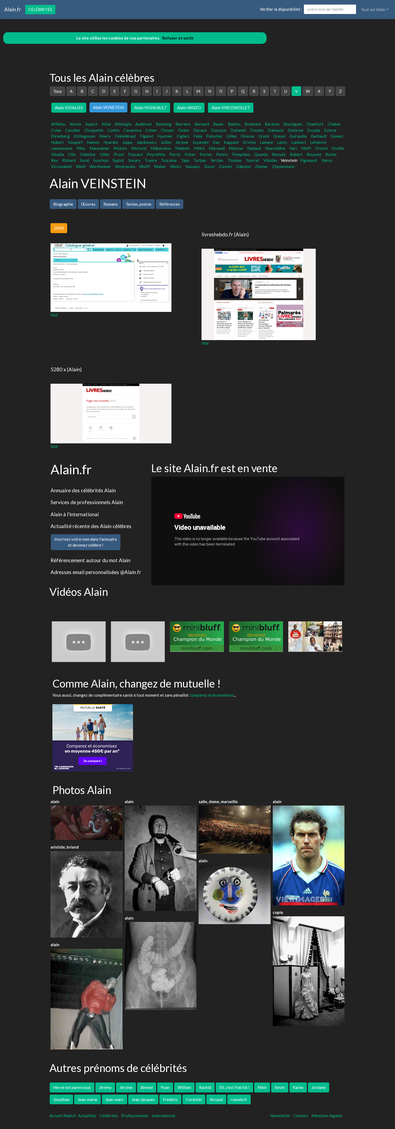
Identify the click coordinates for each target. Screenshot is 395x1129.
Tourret (252, 160)
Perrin (175, 154)
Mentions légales (326, 1115)
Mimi (262, 1087)
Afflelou (58, 124)
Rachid (205, 1087)
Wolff (145, 166)
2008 (59, 228)
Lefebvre (318, 142)
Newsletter (280, 1115)
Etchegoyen (84, 136)
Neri (293, 148)
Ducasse (218, 130)
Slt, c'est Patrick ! (234, 1087)
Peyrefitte (156, 154)
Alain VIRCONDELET (230, 107)
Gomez (337, 136)
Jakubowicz (146, 142)
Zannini (225, 166)
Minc (81, 148)
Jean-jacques (143, 1099)
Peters (222, 154)
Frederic (170, 1099)
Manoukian (99, 148)
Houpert (75, 142)
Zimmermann (283, 166)
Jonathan (61, 1099)
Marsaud (216, 148)
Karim (298, 1087)
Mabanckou (161, 148)
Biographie (63, 204)
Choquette (94, 130)
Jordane (318, 1087)
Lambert (299, 142)
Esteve (330, 130)
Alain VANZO (189, 107)
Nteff (306, 148)
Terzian (217, 160)
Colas (56, 130)
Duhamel (238, 130)
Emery (105, 136)
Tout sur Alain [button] (373, 9)
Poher (190, 154)
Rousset (314, 154)
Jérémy (105, 1087)
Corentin (194, 1099)
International (163, 1115)
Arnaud (216, 1099)
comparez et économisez (212, 695)
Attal (106, 124)
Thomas (234, 160)
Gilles (231, 136)
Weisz (175, 166)
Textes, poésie (138, 204)
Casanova (132, 130)
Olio (71, 154)
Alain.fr (12, 9)
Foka (198, 136)
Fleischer (214, 136)
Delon (184, 130)
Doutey (257, 130)
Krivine (249, 142)
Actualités (87, 1115)
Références (169, 204)
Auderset (143, 124)
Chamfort (315, 124)
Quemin (261, 154)
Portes (206, 154)
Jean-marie (87, 1099)
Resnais (279, 154)
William (184, 1087)
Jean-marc (114, 1099)
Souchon (101, 160)
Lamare (266, 142)
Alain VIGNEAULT (150, 107)
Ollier (105, 154)
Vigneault (308, 160)
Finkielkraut (125, 136)
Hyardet (111, 142)
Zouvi (209, 166)
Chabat (334, 124)
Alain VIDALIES (69, 107)
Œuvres (88, 204)
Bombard (252, 124)
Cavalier (73, 130)
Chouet (167, 130)
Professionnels (134, 1115)
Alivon (75, 124)
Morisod (139, 148)
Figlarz (183, 136)
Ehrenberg (60, 136)
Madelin (182, 148)
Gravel (279, 136)
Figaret (146, 136)
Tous (57, 91)
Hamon (93, 142)
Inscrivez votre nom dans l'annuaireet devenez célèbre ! (85, 542)
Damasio (275, 130)
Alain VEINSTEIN (108, 107)
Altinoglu (123, 124)
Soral (84, 160)
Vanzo (327, 160)
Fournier (165, 136)
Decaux (200, 130)
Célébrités (40, 9)
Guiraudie (298, 136)
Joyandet (200, 142)
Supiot (118, 160)
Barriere (183, 124)
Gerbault (318, 136)
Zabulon (244, 166)
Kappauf (231, 142)
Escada (314, 130)
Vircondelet (61, 166)
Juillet (166, 142)
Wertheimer (100, 166)
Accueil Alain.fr (62, 1115)
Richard (68, 160)
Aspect (91, 124)
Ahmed (147, 1087)
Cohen (151, 130)
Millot (199, 148)
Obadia (57, 154)
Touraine (168, 160)
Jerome (182, 142)
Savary (134, 160)
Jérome (126, 1087)
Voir (54, 314)
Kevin (280, 1087)
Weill (80, 166)
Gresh (264, 136)
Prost (119, 154)
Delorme (295, 130)
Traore (151, 160)
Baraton (272, 124)
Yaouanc (193, 166)
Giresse (247, 136)
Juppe (127, 142)
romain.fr (239, 1099)
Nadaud (254, 148)
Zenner (261, 166)
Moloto (120, 148)
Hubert (57, 142)
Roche (331, 154)
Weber (160, 166)
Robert (296, 154)
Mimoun (236, 148)
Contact (301, 1115)
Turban (200, 160)
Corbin (113, 130)
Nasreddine (275, 148)
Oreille (338, 148)
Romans (110, 204)
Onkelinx (87, 154)
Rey (54, 160)
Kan (216, 142)
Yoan (165, 1087)
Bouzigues (293, 124)
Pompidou (241, 154)
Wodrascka (125, 166)
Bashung (163, 124)
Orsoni (321, 148)
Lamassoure (61, 148)
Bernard (202, 124)
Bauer (218, 124)
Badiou (234, 124)
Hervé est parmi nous (72, 1087)
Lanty (282, 142)
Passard (135, 154)
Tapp (185, 160)
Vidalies (270, 160)
